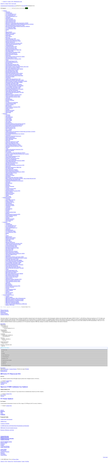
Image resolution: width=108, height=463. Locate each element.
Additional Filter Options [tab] (5, 347)
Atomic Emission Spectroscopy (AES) (13, 44)
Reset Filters (2, 323)
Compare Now (9, 380)
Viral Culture (8, 121)
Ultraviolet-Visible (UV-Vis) (11, 57)
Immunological (8, 130)
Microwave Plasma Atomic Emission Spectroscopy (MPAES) (18, 26)
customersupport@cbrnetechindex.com (8, 5)
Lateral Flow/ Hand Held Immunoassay (13, 136)
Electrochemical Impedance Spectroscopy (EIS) (15, 165)
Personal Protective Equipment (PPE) (13, 106)
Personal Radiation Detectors (11, 215)
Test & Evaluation (17, 461)
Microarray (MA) (9, 155)
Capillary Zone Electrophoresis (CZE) (13, 78)
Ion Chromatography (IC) (11, 15)
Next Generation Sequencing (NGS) (13, 156)
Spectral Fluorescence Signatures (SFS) (13, 58)
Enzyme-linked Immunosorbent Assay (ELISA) (15, 133)
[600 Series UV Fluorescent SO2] (4, 371)
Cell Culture (8, 115)
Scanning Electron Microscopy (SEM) (13, 40)
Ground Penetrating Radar (11, 103)
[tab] (54, 350)
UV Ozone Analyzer (6, 398)
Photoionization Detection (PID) (12, 72)
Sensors (7, 59)
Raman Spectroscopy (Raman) (12, 54)
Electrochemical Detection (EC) (12, 62)
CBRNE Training (9, 297)
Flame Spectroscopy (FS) (11, 21)
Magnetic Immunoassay (10, 137)
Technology (8, 11)
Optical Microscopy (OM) (11, 38)
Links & (2, 411)
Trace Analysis (8, 293)
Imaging (7, 29)
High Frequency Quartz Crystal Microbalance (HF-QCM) (17, 66)
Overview (7, 296)
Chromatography (9, 12)
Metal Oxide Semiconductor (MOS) (13, 67)
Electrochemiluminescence (11, 132)
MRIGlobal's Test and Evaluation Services (8, 427)
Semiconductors (9, 203)
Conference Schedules (4, 423)
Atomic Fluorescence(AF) (11, 20)
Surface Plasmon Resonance (11, 138)
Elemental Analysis (9, 18)
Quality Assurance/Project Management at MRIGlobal (16, 303)
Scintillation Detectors (10, 202)
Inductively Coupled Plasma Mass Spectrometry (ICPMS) (17, 23)
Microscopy (8, 37)
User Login (14, 3)
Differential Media (9, 117)
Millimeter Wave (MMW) (11, 33)
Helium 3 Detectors (9, 200)
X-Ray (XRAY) (9, 36)
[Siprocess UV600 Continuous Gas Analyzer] (4, 384)
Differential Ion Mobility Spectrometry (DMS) (15, 80)
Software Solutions (9, 111)
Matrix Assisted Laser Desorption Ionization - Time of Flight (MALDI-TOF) (21, 178)
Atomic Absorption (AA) (10, 19)
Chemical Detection (4, 310)
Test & (2, 414)
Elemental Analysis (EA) (10, 127)
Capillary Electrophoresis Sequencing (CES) (14, 149)
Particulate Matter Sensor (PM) (12, 71)
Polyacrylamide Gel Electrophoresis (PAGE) (14, 124)
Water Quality (8, 112)
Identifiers (7, 213)
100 (27, 369)
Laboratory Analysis (10, 104)
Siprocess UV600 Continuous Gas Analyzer (14, 387)
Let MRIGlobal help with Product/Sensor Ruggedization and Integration (14, 425)
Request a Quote (3, 442)
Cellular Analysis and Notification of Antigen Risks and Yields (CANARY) (20, 131)
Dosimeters (8, 209)
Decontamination (9, 99)
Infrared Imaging (9, 32)
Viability (7, 195)
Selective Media (9, 119)
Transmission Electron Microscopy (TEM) (14, 146)
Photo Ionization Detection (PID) (12, 275)
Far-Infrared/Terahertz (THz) (11, 46)
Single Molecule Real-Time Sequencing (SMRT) (15, 160)
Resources (2, 452)
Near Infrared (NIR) (9, 51)
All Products (2, 453)
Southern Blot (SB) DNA (11, 161)
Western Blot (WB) (9, 139)
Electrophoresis (9, 122)
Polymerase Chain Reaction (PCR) (12, 158)
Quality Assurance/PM (4, 447)
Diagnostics (8, 185)
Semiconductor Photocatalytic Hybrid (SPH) (14, 75)
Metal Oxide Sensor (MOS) (11, 272)
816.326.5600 (24, 5)
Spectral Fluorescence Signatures (12, 170)
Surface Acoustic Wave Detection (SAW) (14, 74)
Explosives (5, 222)
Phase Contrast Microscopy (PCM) (12, 143)
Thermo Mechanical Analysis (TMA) (13, 96)
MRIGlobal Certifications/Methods (12, 302)
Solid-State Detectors (10, 204)
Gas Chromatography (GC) (11, 14)
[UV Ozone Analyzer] (4, 396)
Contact (9, 1)
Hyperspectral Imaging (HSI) (11, 48)
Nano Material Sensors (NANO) (12, 70)
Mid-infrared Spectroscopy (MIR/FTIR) (13, 49)
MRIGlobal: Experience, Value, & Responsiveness (16, 298)
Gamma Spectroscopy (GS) (11, 47)
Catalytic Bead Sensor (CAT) (11, 61)
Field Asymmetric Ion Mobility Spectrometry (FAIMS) (16, 81)
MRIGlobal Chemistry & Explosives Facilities (15, 299)
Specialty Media (9, 120)
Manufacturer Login (18, 1)
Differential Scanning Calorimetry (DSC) (14, 94)
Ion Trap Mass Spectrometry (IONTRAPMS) (14, 85)
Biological (5, 113)
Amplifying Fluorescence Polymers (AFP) (14, 43)
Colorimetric (8, 17)
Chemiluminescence (9, 45)
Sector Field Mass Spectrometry (12, 90)
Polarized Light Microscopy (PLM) (12, 39)
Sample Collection (9, 108)
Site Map (27, 461)
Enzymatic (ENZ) (9, 63)
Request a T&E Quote (10, 304)
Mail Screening (9, 105)
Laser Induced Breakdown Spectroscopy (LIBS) (15, 25)
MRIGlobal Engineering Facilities (12, 301)
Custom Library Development (6, 419)
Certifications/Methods (4, 446)
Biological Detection (4, 311)
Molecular (8, 147)
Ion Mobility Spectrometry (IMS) (12, 83)
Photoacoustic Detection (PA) (11, 53)
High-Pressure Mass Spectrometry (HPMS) (14, 82)
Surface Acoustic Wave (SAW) (12, 276)
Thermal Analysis (9, 93)
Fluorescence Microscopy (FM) (12, 142)
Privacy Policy (16, 459)
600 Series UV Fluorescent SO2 (10, 374)
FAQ (12, 1)
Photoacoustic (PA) (9, 250)
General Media (8, 118)
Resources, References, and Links (7, 429)
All (28, 369)
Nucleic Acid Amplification (11, 159)
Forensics (7, 101)
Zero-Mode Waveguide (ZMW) (12, 162)
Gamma (7, 235)
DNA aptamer (8, 151)
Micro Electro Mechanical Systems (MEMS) (14, 68)
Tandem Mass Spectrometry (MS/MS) (13, 91)
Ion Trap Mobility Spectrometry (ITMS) (13, 86)
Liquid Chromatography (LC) (11, 16)
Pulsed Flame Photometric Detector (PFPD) (14, 73)
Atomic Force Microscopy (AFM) (12, 141)
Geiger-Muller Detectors (10, 199)
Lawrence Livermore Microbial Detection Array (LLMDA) (17, 153)
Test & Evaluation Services (8, 294)
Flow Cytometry (9, 129)
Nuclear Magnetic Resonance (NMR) (13, 52)
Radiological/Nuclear (7, 197)
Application (8, 98)
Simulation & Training (10, 76)
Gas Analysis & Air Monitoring (12, 102)
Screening (7, 109)
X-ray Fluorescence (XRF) (11, 28)
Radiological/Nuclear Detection (4, 313)
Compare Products (13, 369)
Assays (7, 148)
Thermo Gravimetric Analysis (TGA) (13, 95)
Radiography (8, 35)
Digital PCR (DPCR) (10, 150)
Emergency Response (10, 100)
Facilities (2, 445)
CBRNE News (3, 421)
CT (6, 30)
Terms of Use (10, 461)
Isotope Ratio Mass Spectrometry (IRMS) (14, 84)
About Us (5, 1)
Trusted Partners (3, 455)
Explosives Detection (4, 314)
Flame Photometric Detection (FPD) (13, 65)
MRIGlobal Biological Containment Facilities (14, 300)
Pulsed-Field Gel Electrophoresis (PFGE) (14, 125)
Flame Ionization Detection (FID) (12, 64)
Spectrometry (8, 77)
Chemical (5, 10)
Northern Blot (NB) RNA (11, 157)
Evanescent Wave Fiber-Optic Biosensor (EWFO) (15, 152)
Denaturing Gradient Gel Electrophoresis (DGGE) (15, 123)
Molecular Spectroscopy (10, 42)
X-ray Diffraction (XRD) (10, 27)
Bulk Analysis (8, 283)
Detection (7, 184)
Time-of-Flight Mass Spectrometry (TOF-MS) (15, 92)
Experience (2, 444)
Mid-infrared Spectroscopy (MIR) (12, 247)
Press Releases (3, 450)
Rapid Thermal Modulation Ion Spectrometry (14, 89)
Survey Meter (8, 221)
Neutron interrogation (10, 238)
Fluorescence (8, 55)
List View (7, 369)
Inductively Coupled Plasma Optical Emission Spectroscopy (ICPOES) (20, 24)
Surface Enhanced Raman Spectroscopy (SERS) (15, 56)
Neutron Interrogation (10, 34)
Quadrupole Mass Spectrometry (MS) (13, 87)
